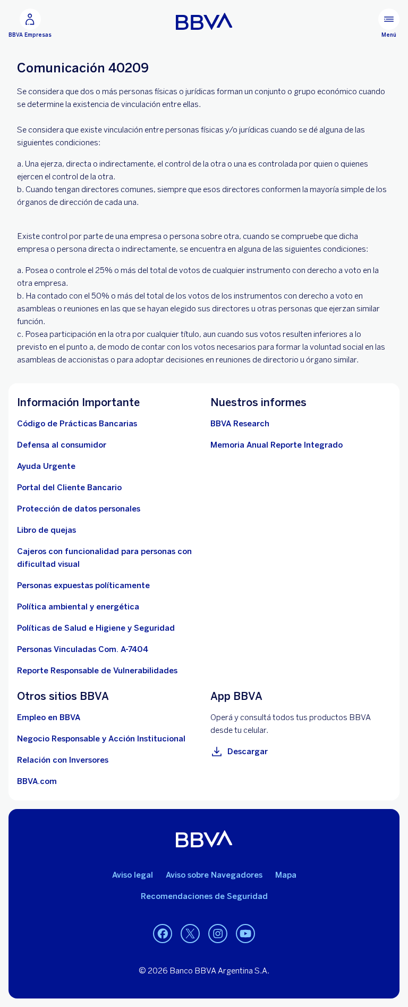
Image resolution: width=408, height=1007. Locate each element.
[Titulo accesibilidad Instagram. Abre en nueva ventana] (217, 934)
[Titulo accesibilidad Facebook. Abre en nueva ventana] (162, 934)
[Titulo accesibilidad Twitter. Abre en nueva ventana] (190, 934)
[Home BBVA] (204, 21)
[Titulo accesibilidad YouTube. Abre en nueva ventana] (245, 934)
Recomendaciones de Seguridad (204, 896)
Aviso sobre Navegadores (214, 875)
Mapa (285, 875)
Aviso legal (132, 875)
